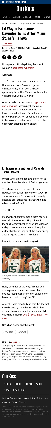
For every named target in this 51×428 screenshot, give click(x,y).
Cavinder (8, 332)
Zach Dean (7, 44)
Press (14, 402)
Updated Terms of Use (11, 398)
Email (15, 57)
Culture (16, 16)
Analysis (27, 16)
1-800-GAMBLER (8, 417)
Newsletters (19, 390)
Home (4, 23)
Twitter (9, 57)
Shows (7, 390)
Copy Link (20, 57)
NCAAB (13, 23)
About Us (6, 402)
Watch (38, 16)
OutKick (25, 8)
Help (46, 398)
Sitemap (22, 402)
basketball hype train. (24, 67)
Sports (6, 16)
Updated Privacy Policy (32, 398)
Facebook (4, 57)
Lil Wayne (22, 332)
